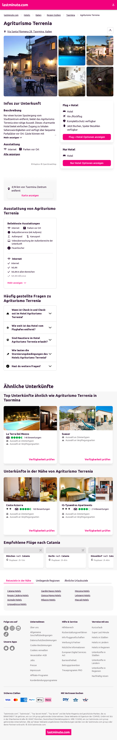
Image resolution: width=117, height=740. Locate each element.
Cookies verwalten (39, 650)
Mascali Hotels (82, 600)
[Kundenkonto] (113, 4)
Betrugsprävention (71, 665)
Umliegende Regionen (48, 580)
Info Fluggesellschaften (73, 637)
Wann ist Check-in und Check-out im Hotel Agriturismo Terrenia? (29, 313)
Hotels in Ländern (100, 642)
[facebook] (6, 628)
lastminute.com (11, 15)
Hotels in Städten (100, 637)
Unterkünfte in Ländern (99, 661)
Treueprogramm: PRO (72, 670)
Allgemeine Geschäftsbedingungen (41, 634)
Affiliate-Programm (39, 675)
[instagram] (12, 628)
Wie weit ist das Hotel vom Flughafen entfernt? (27, 327)
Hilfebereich (68, 627)
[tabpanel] (58, 598)
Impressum (35, 670)
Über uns (34, 627)
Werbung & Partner (71, 642)
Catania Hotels (14, 591)
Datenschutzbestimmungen (43, 640)
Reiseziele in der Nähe (18, 580)
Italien (38, 15)
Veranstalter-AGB (38, 655)
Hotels (27, 15)
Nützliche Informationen (73, 647)
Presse (33, 665)
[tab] (19, 580)
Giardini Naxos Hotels (51, 591)
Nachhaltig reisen (100, 676)
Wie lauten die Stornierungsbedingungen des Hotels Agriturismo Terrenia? (30, 354)
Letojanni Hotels (82, 595)
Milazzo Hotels (48, 600)
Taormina (70, 15)
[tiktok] (6, 634)
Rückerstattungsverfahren (74, 632)
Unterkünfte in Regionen (99, 669)
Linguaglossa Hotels (17, 604)
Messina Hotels (82, 591)
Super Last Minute (100, 632)
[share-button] (110, 30)
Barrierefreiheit (69, 660)
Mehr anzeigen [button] (15, 283)
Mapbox (36, 164)
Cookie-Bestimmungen (41, 645)
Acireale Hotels (14, 600)
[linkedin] (18, 628)
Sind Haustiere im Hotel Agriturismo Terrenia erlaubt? (30, 340)
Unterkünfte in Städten (99, 654)
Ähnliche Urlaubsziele (76, 580)
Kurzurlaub (97, 627)
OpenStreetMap (49, 164)
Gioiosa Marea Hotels (51, 595)
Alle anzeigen (12, 154)
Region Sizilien (54, 15)
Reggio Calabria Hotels (18, 595)
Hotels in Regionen (101, 647)
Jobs (32, 660)
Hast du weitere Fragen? (26, 366)
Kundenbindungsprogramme (43, 680)
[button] (30, 66)
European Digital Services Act (74, 654)
